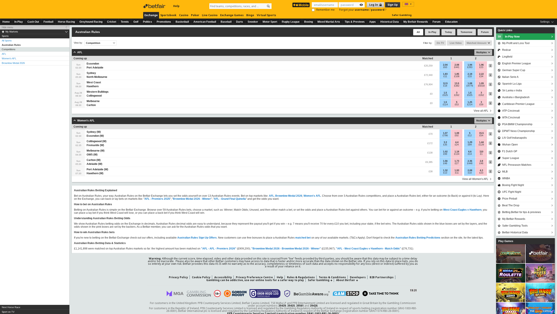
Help (176, 6)
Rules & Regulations (301, 277)
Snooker (253, 21)
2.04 (445, 65)
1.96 (481, 65)
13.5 (457, 83)
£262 (456, 95)
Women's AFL (9, 58)
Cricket (111, 21)
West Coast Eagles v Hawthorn (462, 209)
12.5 (445, 83)
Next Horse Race (11, 307)
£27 (457, 163)
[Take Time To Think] (380, 293)
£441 (456, 67)
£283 (469, 67)
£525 (445, 95)
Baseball (226, 21)
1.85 (457, 74)
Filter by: (427, 43)
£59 (481, 104)
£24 (457, 144)
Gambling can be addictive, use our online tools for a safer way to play (255, 280)
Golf (135, 21)
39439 (282, 305)
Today (448, 32)
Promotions (164, 21)
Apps (372, 21)
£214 (469, 104)
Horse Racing (66, 21)
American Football (204, 21)
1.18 (457, 151)
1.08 (470, 83)
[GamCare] (265, 293)
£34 (481, 76)
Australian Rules (11, 45)
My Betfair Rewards (415, 21)
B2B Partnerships (382, 277)
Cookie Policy (201, 277)
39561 (300, 305)
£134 (456, 154)
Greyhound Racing (90, 21)
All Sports (7, 40)
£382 (456, 86)
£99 (445, 154)
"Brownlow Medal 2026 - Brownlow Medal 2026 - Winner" (286, 248)
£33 (470, 76)
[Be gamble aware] (312, 293)
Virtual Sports (266, 15)
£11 (445, 76)
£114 (445, 104)
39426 (313, 305)
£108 (456, 76)
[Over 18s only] (217, 293)
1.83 (445, 74)
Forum (437, 21)
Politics (147, 21)
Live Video (455, 43)
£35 (445, 144)
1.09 (481, 83)
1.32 (445, 170)
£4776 (469, 86)
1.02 (445, 151)
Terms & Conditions (332, 277)
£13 (445, 173)
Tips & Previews (355, 21)
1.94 (470, 65)
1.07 (445, 133)
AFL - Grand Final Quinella (230, 198)
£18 (445, 86)
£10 (470, 173)
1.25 (470, 102)
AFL (4, 54)
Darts (239, 21)
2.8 (481, 161)
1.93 (457, 170)
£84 (470, 144)
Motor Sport (270, 21)
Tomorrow (466, 32)
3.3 (445, 142)
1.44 (481, 142)
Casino (183, 15)
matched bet (303, 237)
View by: (78, 43)
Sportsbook (168, 15)
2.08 (457, 65)
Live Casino (210, 15)
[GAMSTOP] (346, 293)
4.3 (481, 170)
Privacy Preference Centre (254, 277)
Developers (358, 277)
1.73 (457, 161)
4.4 (456, 142)
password (378, 10)
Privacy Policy (178, 277)
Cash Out (33, 21)
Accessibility (223, 277)
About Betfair (345, 280)
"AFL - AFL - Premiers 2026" (218, 248)
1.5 (445, 93)
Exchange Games (232, 15)
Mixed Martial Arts (328, 21)
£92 (457, 135)
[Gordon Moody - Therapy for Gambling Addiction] (235, 293)
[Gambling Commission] (199, 294)
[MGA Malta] (175, 293)
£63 (445, 67)
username (362, 10)
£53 (457, 104)
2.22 (481, 74)
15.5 (481, 133)
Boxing (308, 21)
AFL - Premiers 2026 (157, 198)
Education (451, 21)
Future (485, 32)
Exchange (151, 15)
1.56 (445, 161)
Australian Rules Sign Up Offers (197, 237)
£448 (469, 163)
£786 (445, 135)
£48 (445, 163)
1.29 (470, 142)
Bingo (250, 15)
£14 (470, 154)
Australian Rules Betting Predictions (417, 237)
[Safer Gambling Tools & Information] (287, 293)
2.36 (470, 161)
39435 (291, 305)
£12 (470, 135)
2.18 (470, 74)
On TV (440, 43)
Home (6, 21)
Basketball (182, 21)
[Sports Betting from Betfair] (301, 5)
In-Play (18, 21)
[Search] (268, 6)
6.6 (469, 151)
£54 (481, 135)
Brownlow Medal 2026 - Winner (192, 198)
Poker (195, 15)
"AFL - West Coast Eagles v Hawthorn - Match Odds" (368, 248)
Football (48, 21)
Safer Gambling (401, 15)
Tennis (125, 21)
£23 (481, 67)
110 (481, 151)
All (418, 32)
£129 (481, 144)
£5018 (481, 86)
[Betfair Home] (154, 6)
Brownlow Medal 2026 (13, 63)
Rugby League (291, 21)
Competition (93, 43)
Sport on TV (8, 312)
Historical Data (389, 21)
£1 (481, 154)
